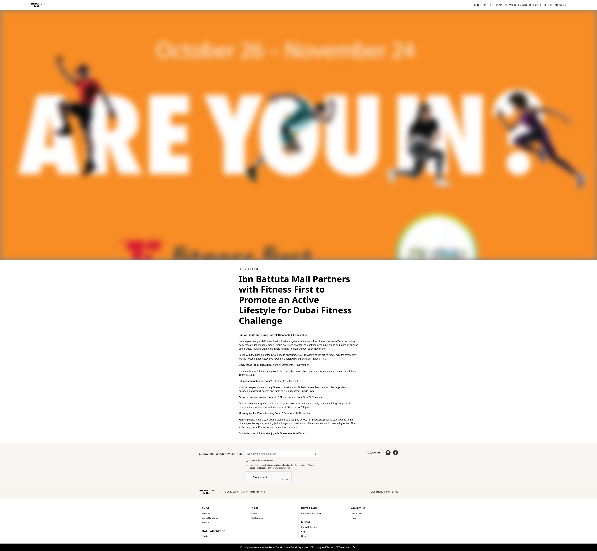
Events (522, 5)
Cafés (254, 513)
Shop (477, 5)
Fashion (206, 522)
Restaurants (257, 518)
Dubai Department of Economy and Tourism (312, 547)
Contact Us (356, 513)
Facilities (206, 536)
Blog (303, 531)
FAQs (353, 518)
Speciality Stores (210, 518)
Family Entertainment (311, 513)
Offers (548, 5)
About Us (560, 5)
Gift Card (535, 5)
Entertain (496, 5)
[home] (37, 5)
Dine (485, 5)
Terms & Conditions (266, 460)
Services (510, 5)
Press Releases (309, 527)
